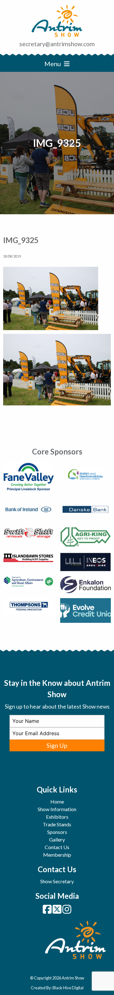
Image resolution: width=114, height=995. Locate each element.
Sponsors (57, 832)
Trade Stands (57, 824)
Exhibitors (57, 817)
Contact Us (57, 847)
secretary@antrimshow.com (57, 43)
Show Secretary (57, 881)
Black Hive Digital (68, 987)
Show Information (57, 809)
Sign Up (57, 745)
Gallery (57, 839)
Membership (57, 855)
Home (57, 801)
